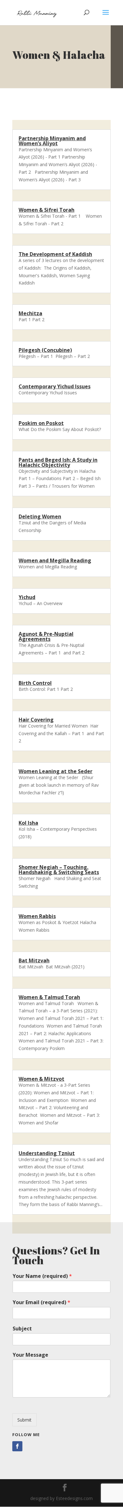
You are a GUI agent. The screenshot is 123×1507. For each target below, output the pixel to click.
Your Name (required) (42, 1276)
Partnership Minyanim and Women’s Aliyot (52, 141)
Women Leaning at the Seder (55, 771)
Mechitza (30, 313)
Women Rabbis (37, 916)
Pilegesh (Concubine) (45, 350)
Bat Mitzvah (34, 960)
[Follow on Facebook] (17, 1446)
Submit (24, 1420)
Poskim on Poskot (41, 423)
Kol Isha (28, 822)
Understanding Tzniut (47, 1153)
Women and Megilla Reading (55, 560)
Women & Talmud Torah (49, 997)
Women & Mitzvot (41, 1078)
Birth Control (35, 682)
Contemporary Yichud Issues (55, 386)
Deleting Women (40, 516)
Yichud (27, 597)
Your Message (30, 1355)
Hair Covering (36, 719)
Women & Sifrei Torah (46, 209)
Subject (22, 1328)
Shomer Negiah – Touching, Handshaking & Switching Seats (59, 870)
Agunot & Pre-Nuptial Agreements (46, 636)
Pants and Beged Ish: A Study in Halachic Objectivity (58, 462)
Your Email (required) (41, 1302)
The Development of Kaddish (55, 254)
